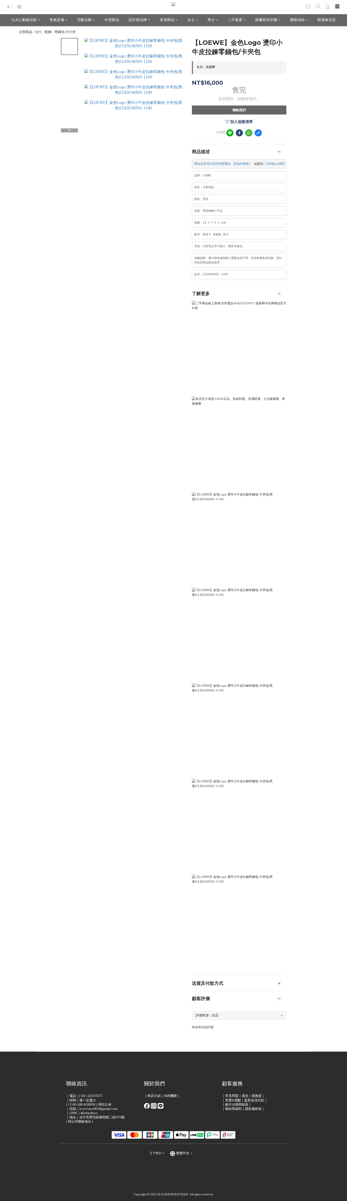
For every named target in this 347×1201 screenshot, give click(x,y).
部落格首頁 (326, 20)
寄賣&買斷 (233, 1100)
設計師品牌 (138, 20)
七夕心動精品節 (24, 20)
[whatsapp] (248, 132)
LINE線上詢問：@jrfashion (284, 163)
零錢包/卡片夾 (65, 32)
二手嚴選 (235, 20)
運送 (245, 1096)
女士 (191, 20)
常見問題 (231, 1096)
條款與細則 (233, 1109)
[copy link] (258, 132)
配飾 (48, 32)
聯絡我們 (239, 110)
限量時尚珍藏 (266, 20)
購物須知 (297, 20)
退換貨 (257, 1096)
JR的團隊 (170, 1096)
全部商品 (25, 32)
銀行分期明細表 (236, 1104)
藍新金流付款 (254, 1100)
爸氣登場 (57, 20)
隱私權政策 (253, 1109)
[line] (229, 132)
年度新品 (112, 20)
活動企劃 (84, 20)
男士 (211, 20)
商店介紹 (154, 1096)
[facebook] (239, 132)
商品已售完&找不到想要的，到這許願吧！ (223, 163)
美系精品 (167, 20)
